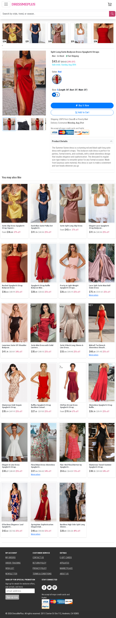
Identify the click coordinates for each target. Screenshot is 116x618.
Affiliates (64, 563)
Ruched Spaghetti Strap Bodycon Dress (12, 286)
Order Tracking (13, 563)
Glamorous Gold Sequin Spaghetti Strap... (12, 406)
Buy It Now (83, 105)
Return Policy (39, 563)
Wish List (9, 568)
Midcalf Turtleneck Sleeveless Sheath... (97, 346)
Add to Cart (83, 112)
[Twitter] (49, 587)
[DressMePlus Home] (23, 4)
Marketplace (66, 568)
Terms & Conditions (42, 574)
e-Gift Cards (66, 557)
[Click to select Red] (57, 79)
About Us (64, 574)
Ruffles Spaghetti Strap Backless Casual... (41, 406)
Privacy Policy (40, 568)
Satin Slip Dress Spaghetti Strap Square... (13, 227)
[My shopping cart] (110, 4)
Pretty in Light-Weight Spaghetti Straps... (69, 286)
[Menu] (6, 4)
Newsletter (11, 574)
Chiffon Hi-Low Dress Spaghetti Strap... (68, 406)
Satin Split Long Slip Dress (71, 226)
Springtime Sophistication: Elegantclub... (42, 525)
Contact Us (38, 557)
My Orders (10, 557)
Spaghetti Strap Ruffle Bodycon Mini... (40, 286)
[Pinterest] (54, 587)
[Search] (112, 14)
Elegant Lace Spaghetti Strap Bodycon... (99, 227)
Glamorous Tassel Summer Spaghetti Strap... (100, 466)
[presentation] (2, 45)
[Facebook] (44, 587)
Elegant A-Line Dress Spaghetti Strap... (10, 466)
